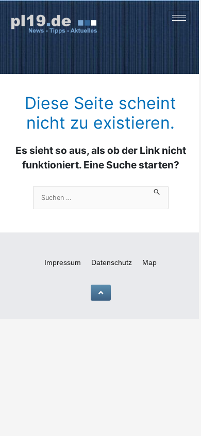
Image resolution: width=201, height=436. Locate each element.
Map (149, 262)
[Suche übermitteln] (157, 191)
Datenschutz (111, 262)
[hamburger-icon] (179, 17)
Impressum (62, 262)
